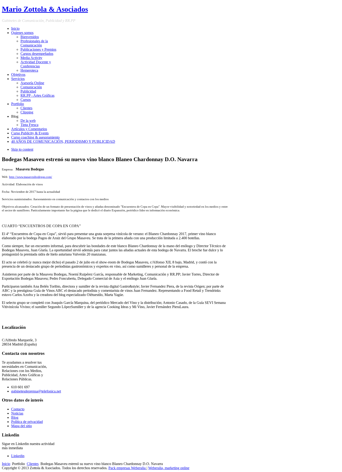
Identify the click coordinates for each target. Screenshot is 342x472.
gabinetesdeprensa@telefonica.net (36, 391)
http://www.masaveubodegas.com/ (30, 177)
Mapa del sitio (21, 426)
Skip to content (22, 149)
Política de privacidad (27, 422)
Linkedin (17, 456)
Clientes (33, 464)
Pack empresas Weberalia (127, 468)
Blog (14, 417)
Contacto (17, 409)
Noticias (17, 413)
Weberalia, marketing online (168, 468)
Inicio (6, 464)
